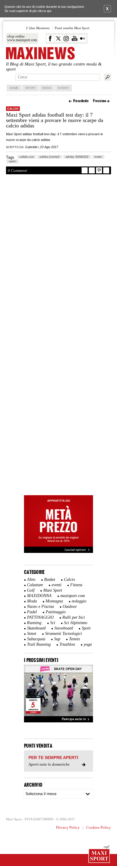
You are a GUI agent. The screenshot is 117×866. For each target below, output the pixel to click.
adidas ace (27, 156)
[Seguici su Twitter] (58, 38)
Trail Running (39, 644)
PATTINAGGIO (40, 617)
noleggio (79, 601)
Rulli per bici (73, 617)
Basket (49, 579)
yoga (88, 644)
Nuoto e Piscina (40, 606)
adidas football (50, 156)
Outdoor (70, 606)
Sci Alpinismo (75, 623)
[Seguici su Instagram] (66, 38)
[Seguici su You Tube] (74, 38)
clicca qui (44, 11)
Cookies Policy (98, 827)
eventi (98, 156)
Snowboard (63, 628)
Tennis (74, 639)
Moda (46, 88)
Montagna (54, 601)
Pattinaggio (56, 612)
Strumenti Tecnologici (63, 633)
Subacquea (36, 639)
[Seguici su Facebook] (50, 38)
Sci (52, 623)
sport (12, 161)
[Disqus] (58, 260)
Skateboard (36, 628)
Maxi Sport (52, 590)
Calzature (35, 585)
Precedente (81, 100)
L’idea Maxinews (38, 28)
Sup (57, 639)
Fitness (76, 585)
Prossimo (99, 100)
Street (31, 633)
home (14, 88)
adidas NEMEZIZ (77, 156)
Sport (30, 88)
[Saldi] (58, 552)
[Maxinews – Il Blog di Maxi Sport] (40, 53)
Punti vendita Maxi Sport (72, 28)
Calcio (13, 108)
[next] (85, 693)
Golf (30, 590)
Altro (31, 579)
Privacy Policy (68, 827)
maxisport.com (72, 595)
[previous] (32, 693)
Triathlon (67, 644)
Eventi (63, 88)
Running (34, 623)
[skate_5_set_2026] (58, 693)
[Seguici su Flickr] (82, 38)
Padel (32, 612)
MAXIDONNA (39, 595)
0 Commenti (17, 170)
